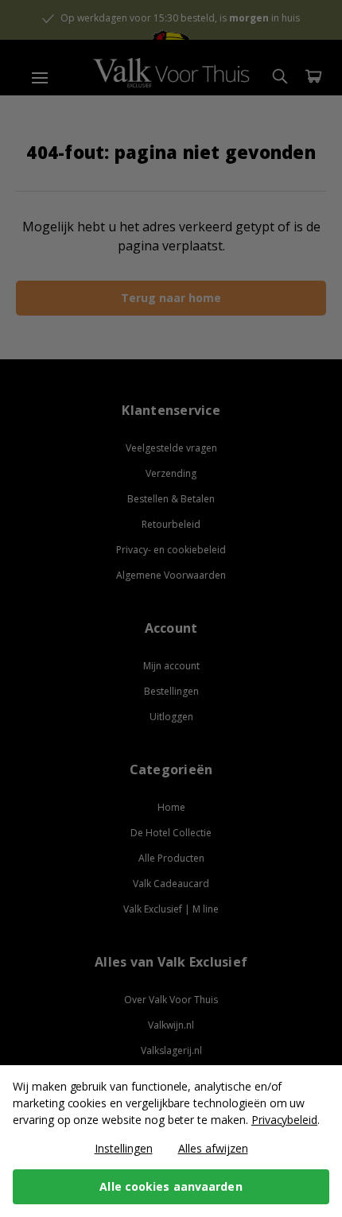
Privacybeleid (284, 1119)
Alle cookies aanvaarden (170, 1186)
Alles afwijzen (213, 1148)
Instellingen (124, 1148)
